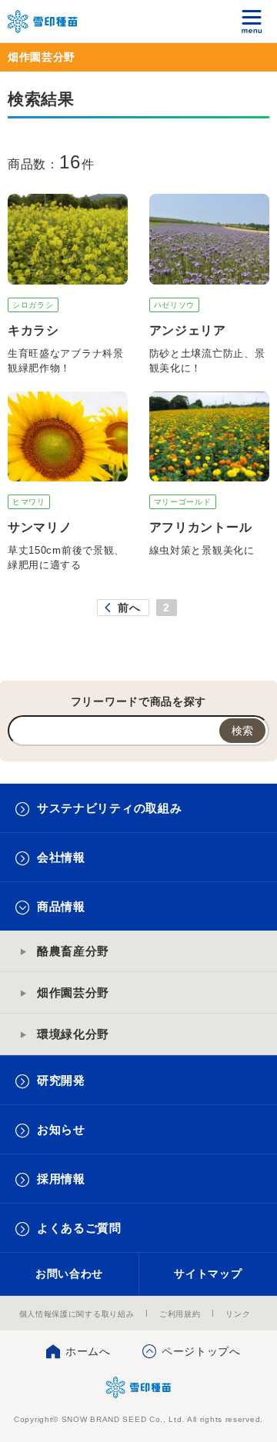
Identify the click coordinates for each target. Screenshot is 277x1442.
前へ (129, 607)
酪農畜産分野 (73, 950)
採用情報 (61, 1178)
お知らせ (61, 1129)
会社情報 (61, 857)
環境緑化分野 (73, 1034)
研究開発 (61, 1080)
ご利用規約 (180, 1314)
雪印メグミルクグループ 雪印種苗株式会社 (43, 21)
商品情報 (61, 906)
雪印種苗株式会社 (139, 1387)
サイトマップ (208, 1273)
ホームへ (88, 1351)
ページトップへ (201, 1351)
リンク (237, 1314)
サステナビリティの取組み (109, 807)
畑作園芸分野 (73, 992)
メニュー (252, 21)
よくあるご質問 (79, 1227)
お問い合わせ (69, 1273)
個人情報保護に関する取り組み (77, 1314)
